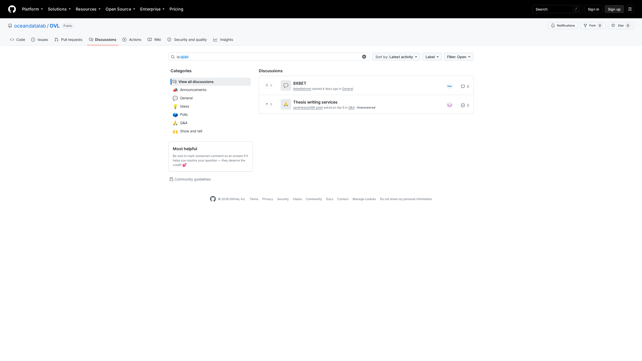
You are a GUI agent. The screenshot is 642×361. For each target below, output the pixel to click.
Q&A (351, 107)
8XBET (299, 83)
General (347, 89)
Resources (86, 9)
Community (314, 199)
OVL (55, 26)
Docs (329, 199)
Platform (30, 9)
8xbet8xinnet (302, 89)
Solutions (57, 9)
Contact (343, 199)
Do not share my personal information (406, 199)
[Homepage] (12, 9)
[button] (364, 57)
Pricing (176, 9)
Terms (254, 199)
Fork (595, 25)
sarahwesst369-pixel (308, 107)
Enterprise (150, 9)
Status (297, 199)
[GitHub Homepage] (213, 199)
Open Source (118, 9)
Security (283, 199)
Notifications (566, 25)
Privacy (267, 199)
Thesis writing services (315, 102)
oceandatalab (30, 26)
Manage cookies (364, 199)
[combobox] (268, 57)
